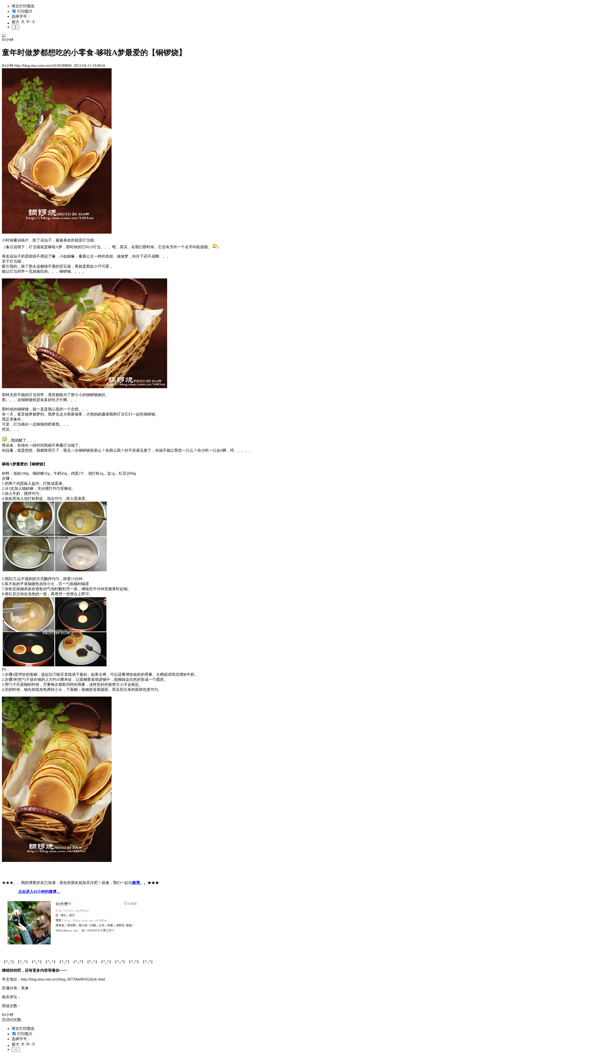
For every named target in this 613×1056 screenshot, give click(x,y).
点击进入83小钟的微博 (37, 891)
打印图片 (24, 11)
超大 (15, 22)
